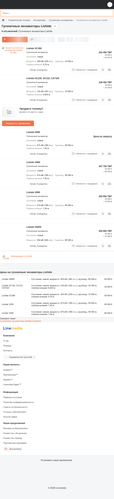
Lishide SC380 (34, 48)
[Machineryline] (3, 20)
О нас (6, 341)
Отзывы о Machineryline (14, 412)
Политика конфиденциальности (18, 402)
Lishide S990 (33, 132)
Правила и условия (12, 397)
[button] (110, 4)
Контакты (7, 350)
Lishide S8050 (33, 227)
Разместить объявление (18, 123)
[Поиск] (110, 13)
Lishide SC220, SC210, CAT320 (42, 78)
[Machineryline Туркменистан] (19, 4)
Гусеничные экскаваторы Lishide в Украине (20, 321)
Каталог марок (10, 417)
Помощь (7, 345)
